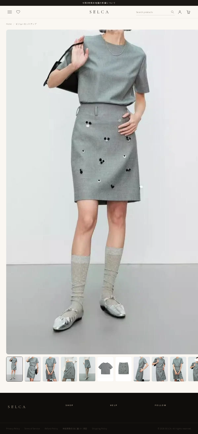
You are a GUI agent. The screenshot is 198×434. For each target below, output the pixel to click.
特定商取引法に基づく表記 (75, 428)
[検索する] (172, 12)
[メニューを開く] (9, 12)
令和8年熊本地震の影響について (99, 2)
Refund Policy (51, 428)
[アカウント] (179, 12)
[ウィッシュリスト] (18, 12)
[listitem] (14, 369)
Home (9, 23)
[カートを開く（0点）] (188, 12)
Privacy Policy (13, 428)
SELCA (100, 11)
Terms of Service (32, 428)
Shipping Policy (99, 428)
